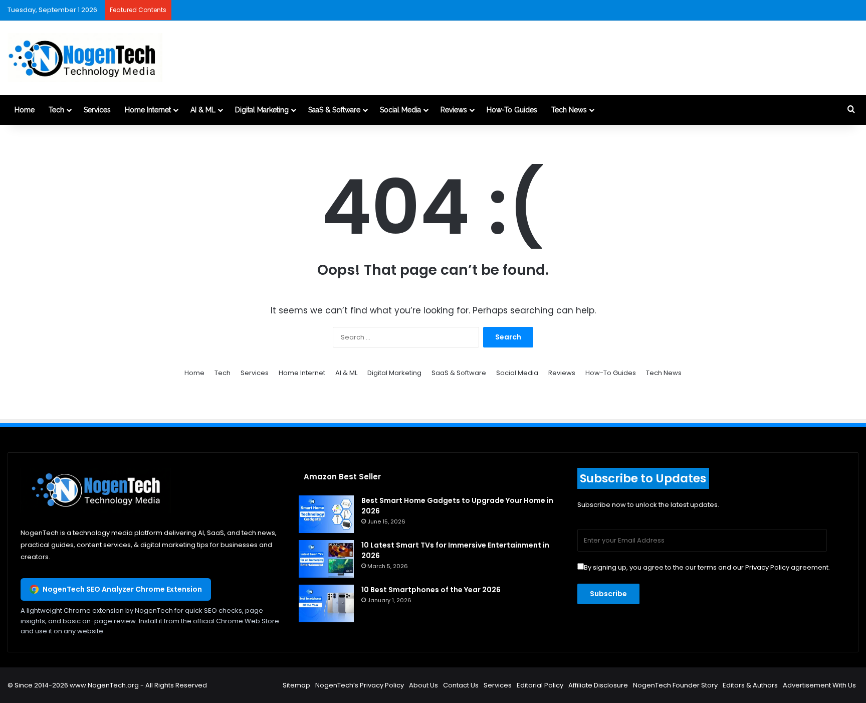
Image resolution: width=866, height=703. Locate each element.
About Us (423, 685)
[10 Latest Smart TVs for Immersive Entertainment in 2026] (326, 559)
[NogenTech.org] (85, 57)
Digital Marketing (262, 110)
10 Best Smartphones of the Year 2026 (431, 590)
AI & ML (202, 110)
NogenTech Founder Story (675, 685)
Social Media (400, 110)
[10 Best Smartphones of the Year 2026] (326, 603)
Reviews (454, 110)
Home (25, 110)
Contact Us (461, 685)
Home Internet (148, 110)
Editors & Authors (750, 685)
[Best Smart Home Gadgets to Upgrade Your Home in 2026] (326, 514)
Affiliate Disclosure (598, 685)
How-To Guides (512, 110)
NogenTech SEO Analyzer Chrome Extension (122, 589)
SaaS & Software (334, 110)
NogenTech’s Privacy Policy (359, 685)
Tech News (569, 110)
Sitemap (296, 685)
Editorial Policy (540, 685)
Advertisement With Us (819, 685)
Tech (56, 110)
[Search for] (850, 110)
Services (97, 110)
